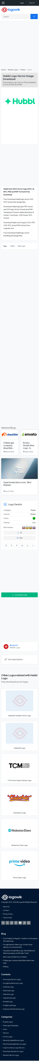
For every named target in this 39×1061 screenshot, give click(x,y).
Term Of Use (7, 918)
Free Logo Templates (10, 1025)
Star (34, 522)
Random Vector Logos (11, 1055)
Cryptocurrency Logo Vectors (14, 1048)
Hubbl (12, 246)
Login (22, 3)
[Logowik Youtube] (20, 923)
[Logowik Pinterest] (16, 923)
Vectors (6, 1033)
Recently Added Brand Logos (13, 1040)
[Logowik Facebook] (3, 923)
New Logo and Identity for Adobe (15, 957)
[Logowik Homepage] (10, 10)
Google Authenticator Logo (13, 983)
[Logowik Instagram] (12, 923)
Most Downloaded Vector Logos (14, 1044)
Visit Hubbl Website (15, 659)
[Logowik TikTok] (24, 923)
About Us (6, 907)
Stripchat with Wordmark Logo (14, 1009)
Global (33, 514)
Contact (6, 910)
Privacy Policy (8, 914)
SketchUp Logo (8, 990)
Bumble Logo (8, 1002)
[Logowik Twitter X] (7, 923)
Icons (5, 1029)
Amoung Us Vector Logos (12, 979)
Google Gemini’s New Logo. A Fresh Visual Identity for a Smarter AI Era (17, 946)
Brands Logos (13, 70)
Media (23, 70)
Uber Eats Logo (8, 994)
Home (3, 70)
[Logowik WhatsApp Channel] (29, 923)
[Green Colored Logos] (34, 518)
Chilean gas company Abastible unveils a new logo (18, 961)
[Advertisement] (19, 46)
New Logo (21, 246)
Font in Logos (8, 1037)
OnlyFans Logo (8, 987)
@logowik (14, 645)
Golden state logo (9, 1005)
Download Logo (21, 595)
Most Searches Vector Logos (13, 1051)
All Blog (5, 966)
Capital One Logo (9, 998)
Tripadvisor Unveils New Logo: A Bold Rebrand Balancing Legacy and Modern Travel (19, 952)
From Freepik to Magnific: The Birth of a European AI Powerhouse (20, 940)
